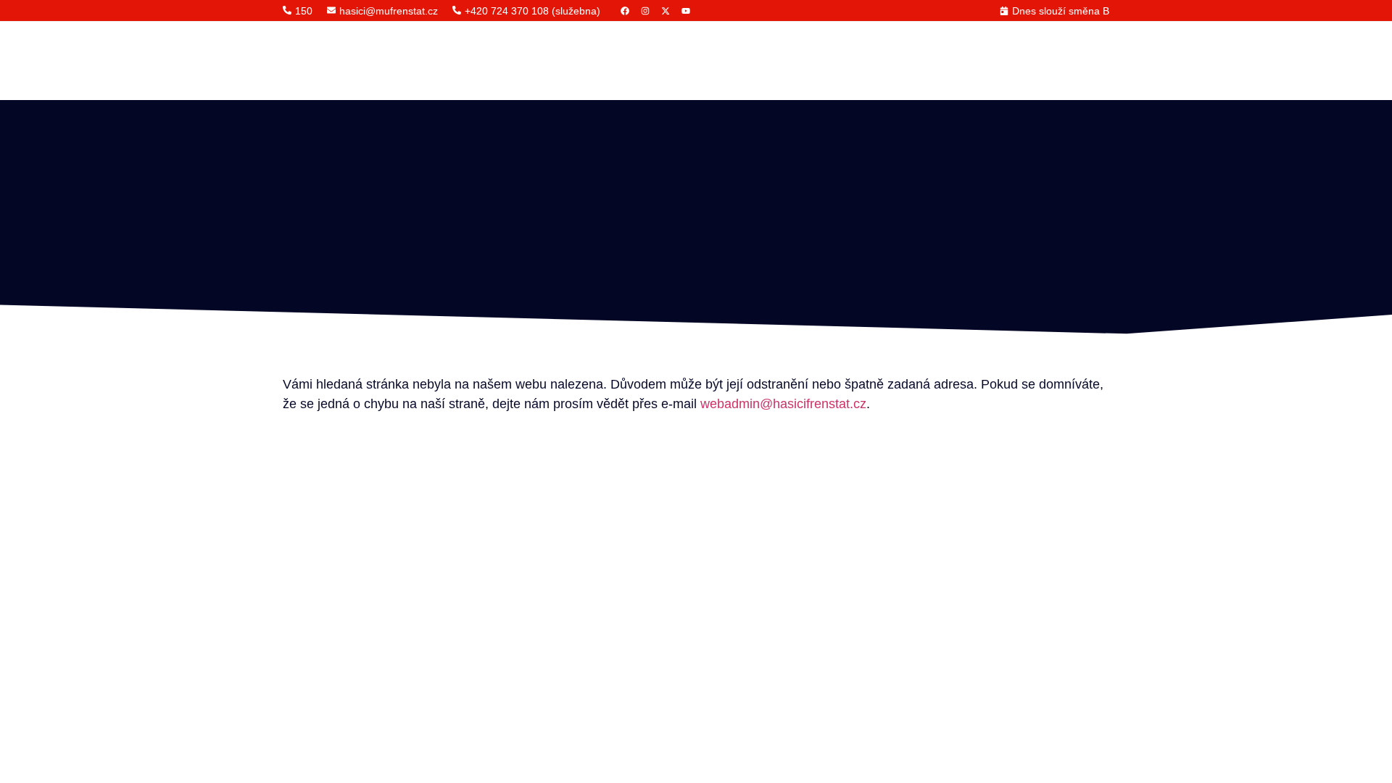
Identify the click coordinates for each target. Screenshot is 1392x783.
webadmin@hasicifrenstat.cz (783, 404)
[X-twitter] (665, 11)
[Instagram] (645, 11)
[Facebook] (625, 11)
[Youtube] (686, 11)
